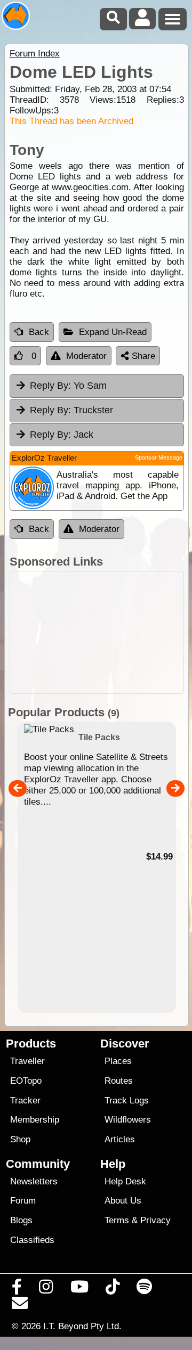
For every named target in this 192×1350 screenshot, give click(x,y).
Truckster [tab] (71, 410)
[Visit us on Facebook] (17, 1289)
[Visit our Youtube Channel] (79, 1289)
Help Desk (125, 1181)
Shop (20, 1139)
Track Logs (127, 1100)
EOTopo (26, 1081)
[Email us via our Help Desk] (20, 1305)
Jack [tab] (61, 434)
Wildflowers (128, 1120)
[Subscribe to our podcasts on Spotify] (144, 1289)
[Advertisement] (96, 632)
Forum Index (35, 53)
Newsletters (34, 1181)
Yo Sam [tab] (68, 385)
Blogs (21, 1220)
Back (39, 332)
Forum (23, 1201)
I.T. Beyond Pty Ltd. (82, 1326)
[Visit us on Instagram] (46, 1289)
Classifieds (32, 1240)
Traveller (27, 1061)
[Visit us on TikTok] (112, 1289)
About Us (123, 1201)
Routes (119, 1081)
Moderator (86, 356)
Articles (120, 1139)
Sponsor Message (158, 457)
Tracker (25, 1100)
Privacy (155, 1220)
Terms (117, 1220)
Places (118, 1061)
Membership (34, 1120)
